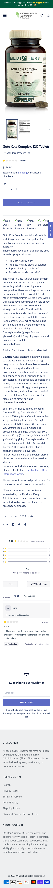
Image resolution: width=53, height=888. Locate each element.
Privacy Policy (10, 790)
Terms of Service (12, 796)
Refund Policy (10, 802)
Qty (5, 183)
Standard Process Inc (18, 152)
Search (7, 784)
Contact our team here (15, 840)
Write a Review (41, 585)
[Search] (42, 15)
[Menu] (5, 15)
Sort (17, 596)
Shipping (23, 172)
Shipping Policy (11, 808)
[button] (14, 160)
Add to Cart (26, 202)
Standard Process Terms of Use (20, 814)
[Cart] (48, 15)
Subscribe (26, 702)
